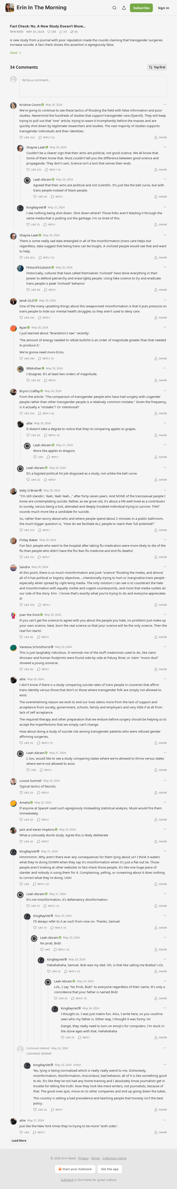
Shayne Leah (35, 147)
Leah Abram (42, 179)
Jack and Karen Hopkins (36, 829)
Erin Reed (17, 31)
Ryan (23, 327)
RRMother (33, 368)
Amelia (24, 802)
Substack (67, 1180)
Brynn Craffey (29, 391)
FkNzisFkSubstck (38, 267)
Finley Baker (28, 540)
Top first (159, 67)
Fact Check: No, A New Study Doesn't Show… (48, 26)
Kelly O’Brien (29, 490)
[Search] (114, 7)
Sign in (163, 8)
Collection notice (114, 1158)
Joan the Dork (29, 614)
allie (29, 423)
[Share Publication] (124, 7)
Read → (15, 52)
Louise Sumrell (30, 780)
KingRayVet (34, 207)
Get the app (110, 1169)
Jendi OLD (26, 300)
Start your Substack (77, 1169)
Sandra (24, 567)
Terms (95, 1158)
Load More (19, 1141)
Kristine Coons (30, 104)
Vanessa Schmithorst (34, 647)
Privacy (83, 1158)
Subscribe (141, 8)
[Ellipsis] (164, 104)
